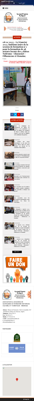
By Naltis (26, 399)
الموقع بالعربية (22, 3)
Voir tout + (17, 251)
